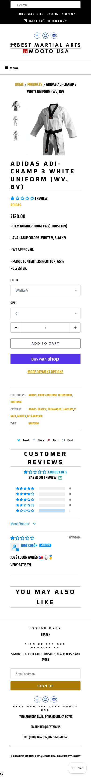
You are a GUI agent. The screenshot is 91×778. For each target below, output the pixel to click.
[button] (22, 198)
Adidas (15, 205)
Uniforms (16, 402)
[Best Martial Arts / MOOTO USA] (45, 50)
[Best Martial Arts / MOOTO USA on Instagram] (45, 35)
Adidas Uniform (47, 395)
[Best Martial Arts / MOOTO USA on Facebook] (37, 35)
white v (21, 416)
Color (14, 280)
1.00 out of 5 (57, 472)
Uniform (33, 423)
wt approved (34, 416)
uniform (68, 409)
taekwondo (55, 409)
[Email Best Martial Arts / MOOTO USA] (54, 35)
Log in (53, 14)
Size (12, 302)
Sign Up (69, 14)
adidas (32, 409)
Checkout (57, 21)
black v (42, 409)
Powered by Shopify (68, 756)
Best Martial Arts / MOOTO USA (37, 756)
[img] (22, 538)
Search (45, 634)
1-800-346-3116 (30, 14)
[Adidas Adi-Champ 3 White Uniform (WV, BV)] (52, 128)
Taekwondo (65, 395)
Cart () (36, 21)
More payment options (45, 372)
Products (34, 84)
